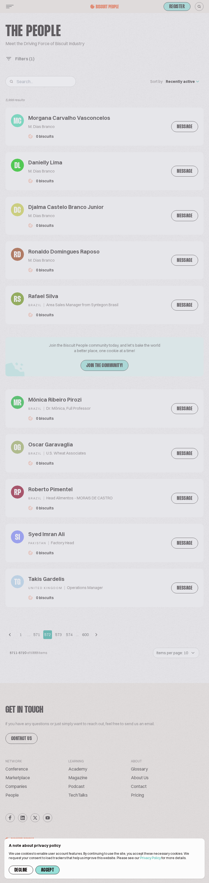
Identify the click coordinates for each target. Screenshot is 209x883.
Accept (47, 870)
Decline (20, 870)
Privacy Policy (150, 858)
